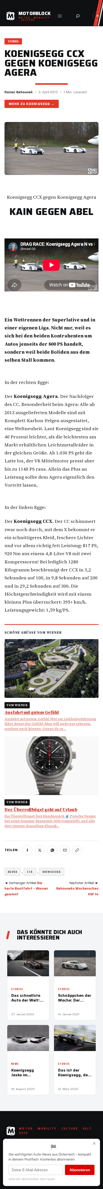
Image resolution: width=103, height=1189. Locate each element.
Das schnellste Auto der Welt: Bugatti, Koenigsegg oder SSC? (27, 998)
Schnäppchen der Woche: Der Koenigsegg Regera (74, 998)
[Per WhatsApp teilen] (52, 850)
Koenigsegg (38, 103)
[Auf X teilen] (40, 850)
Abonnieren (80, 1170)
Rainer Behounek (18, 92)
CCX (29, 871)
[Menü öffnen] (60, 16)
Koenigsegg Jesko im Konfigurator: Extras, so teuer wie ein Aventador (27, 1072)
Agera (12, 871)
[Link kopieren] (77, 850)
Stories (13, 41)
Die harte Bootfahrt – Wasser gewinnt (26, 888)
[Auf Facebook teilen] (27, 850)
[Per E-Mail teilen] (65, 850)
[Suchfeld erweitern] (77, 15)
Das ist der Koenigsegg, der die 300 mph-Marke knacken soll (74, 1072)
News (15, 1064)
